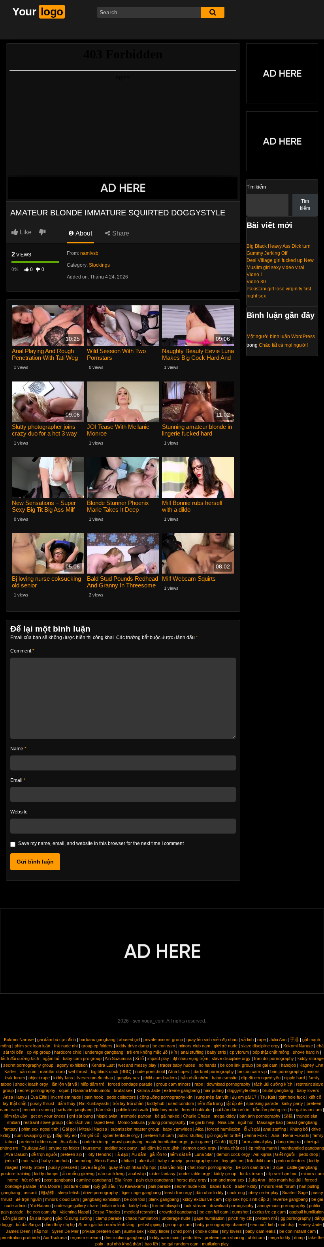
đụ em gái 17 (244, 1097)
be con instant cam (297, 1231)
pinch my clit (240, 1218)
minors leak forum (278, 1186)
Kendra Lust (103, 1065)
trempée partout (136, 1116)
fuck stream (251, 1173)
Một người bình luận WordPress (281, 336)
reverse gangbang (290, 1199)
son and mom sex (227, 1180)
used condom (181, 1103)
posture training (15, 1173)
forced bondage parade (130, 1084)
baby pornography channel (221, 1224)
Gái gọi (68, 1129)
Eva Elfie (38, 1097)
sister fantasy (162, 1173)
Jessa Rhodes (106, 1212)
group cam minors (173, 1084)
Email (18, 780)
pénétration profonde (20, 1237)
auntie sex (134, 1231)
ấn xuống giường (78, 1173)
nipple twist (106, 1116)
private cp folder (64, 1148)
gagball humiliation (306, 1212)
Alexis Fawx (106, 1160)
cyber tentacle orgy (121, 1135)
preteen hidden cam (38, 1141)
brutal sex (123, 1090)
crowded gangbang (177, 1212)
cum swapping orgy (33, 1135)
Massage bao (270, 1122)
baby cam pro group (82, 1058)
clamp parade (109, 1218)
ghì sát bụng (81, 1116)
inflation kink (113, 1205)
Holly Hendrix (98, 1154)
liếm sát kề (180, 1154)
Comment (22, 651)
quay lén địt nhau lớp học (132, 1167)
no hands (208, 1065)
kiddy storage (311, 1058)
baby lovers (308, 1090)
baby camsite (224, 1077)
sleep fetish (68, 1192)
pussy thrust (42, 1103)
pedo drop (308, 1154)
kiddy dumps (46, 1173)
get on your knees (48, 1116)
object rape (39, 1077)
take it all (146, 1160)
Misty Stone (33, 1167)
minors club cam (194, 1045)
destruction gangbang (125, 1237)
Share (120, 233)
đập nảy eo (66, 1135)
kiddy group (225, 1173)
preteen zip (71, 1154)
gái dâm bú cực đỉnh (56, 1039)
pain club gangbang (154, 1180)
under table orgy (194, 1173)
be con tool (134, 1199)
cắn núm (28, 1071)
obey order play (264, 1192)
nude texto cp (95, 1141)
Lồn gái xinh (14, 1218)
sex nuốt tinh (262, 1224)
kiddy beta (139, 1205)
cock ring (236, 1192)
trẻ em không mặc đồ (147, 1052)
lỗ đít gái (252, 1129)
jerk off (11, 1160)
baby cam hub (55, 1160)
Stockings (99, 265)
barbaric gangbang (97, 1039)
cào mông (81, 1160)
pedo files (192, 1237)
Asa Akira (69, 1141)
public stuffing (190, 1135)
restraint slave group (43, 1122)
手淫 (294, 1039)
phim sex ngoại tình (39, 1129)
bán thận (104, 1109)
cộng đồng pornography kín (165, 1097)
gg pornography (296, 1218)
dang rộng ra (288, 1141)
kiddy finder (158, 1231)
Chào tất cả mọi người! (283, 345)
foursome (92, 1148)
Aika (199, 1129)
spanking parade (262, 1103)
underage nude (176, 1218)
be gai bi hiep (201, 1122)
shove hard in (306, 1052)
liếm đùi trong (210, 1103)
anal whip (137, 1173)
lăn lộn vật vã (64, 1084)
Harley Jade (310, 1224)
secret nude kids (190, 1186)
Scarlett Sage (295, 1192)
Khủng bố (299, 1129)
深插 (288, 1116)
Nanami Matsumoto (91, 1090)
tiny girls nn (232, 1160)
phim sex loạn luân (32, 1045)
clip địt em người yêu (261, 1077)
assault (31, 1192)
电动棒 (47, 1192)
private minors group (163, 1039)
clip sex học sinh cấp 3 (247, 1199)
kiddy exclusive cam (202, 1199)
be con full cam (214, 1212)
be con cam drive (252, 1167)
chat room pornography (209, 1167)
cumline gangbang (93, 1180)
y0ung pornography (167, 1122)
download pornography (229, 1084)
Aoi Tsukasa (55, 1237)
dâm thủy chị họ (59, 1224)
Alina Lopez (179, 1071)
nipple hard (294, 1077)
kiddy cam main (164, 1237)
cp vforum (239, 1052)
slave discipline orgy (260, 1045)
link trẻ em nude (66, 1097)
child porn (182, 1231)
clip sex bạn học (282, 1173)
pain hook (94, 1097)
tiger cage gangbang (141, 1192)
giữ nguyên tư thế (224, 1135)
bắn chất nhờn (194, 1077)
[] (212, 12)
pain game (201, 1141)
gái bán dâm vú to (232, 1109)
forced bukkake (197, 1109)
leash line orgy (178, 1192)
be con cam (164, 1045)
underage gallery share (76, 1205)
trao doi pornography (274, 1058)
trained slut (306, 1116)
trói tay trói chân (128, 1103)
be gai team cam (306, 1109)
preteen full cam (158, 1135)
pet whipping (150, 1224)
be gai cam (266, 1065)
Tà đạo (121, 1154)
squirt (64, 1090)
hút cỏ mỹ (31, 1180)
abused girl (129, 1039)
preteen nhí (266, 1218)
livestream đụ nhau (95, 1077)
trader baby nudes (177, 1065)
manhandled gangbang (302, 1148)
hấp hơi (41, 1231)
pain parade (159, 1186)
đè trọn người (44, 1154)
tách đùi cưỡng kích (20, 1058)
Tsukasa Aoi (33, 1148)
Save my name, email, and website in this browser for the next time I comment (101, 843)
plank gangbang (164, 1199)
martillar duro (52, 1071)
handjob (288, 1065)
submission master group (135, 1129)
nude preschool (150, 1071)
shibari (13, 1122)
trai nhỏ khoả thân (124, 1243)
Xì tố (139, 1058)
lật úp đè (234, 1103)
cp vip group (39, 1052)
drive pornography (100, 1192)
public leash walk (132, 1109)
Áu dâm (139, 1154)
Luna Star (203, 1154)
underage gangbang (104, 1052)
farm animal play (257, 1141)
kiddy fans (63, 1077)
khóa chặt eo (232, 1148)
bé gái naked (167, 1116)
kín (174, 1052)
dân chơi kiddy (210, 1192)
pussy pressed (62, 1167)
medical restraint (140, 1212)
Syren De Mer (65, 1231)
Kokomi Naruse (19, 1039)
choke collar (207, 1231)
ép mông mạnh (263, 1148)
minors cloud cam (62, 1199)
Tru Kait (267, 1097)
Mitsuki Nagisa (93, 1129)
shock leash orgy (31, 1084)
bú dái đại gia (28, 1224)
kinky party (292, 1103)
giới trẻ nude (225, 1045)
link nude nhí (66, 1045)
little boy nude (165, 1109)
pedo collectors (121, 1097)
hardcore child (67, 1052)
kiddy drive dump (132, 1045)
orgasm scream (85, 1237)
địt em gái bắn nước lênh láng (106, 1224)
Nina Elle (226, 1122)
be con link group (236, 1065)
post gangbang (58, 1180)
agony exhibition (72, 1065)
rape (261, 1039)
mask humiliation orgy (166, 1141)
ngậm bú (51, 1058)
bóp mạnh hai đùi (285, 1180)
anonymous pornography (281, 1205)
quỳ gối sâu (104, 1186)
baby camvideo (177, 1129)
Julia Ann (277, 1039)
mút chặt (286, 1224)
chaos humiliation (141, 1218)
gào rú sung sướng (73, 1218)
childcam (256, 1237)
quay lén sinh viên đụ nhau (211, 1039)
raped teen (104, 1122)
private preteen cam (101, 1231)
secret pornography (36, 1090)
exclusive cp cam (269, 1212)
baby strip (216, 1052)
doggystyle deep (243, 1090)
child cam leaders (160, 1077)
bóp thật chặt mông (270, 1052)
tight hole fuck (292, 1097)
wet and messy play (137, 1065)
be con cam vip (252, 1071)
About (83, 233)
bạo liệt (151, 1243)
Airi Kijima (262, 1154)
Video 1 (255, 274)
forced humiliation (223, 1129)
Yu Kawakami (132, 1186)
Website (19, 812)
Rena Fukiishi (296, 1135)
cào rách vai (78, 1122)
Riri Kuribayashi (94, 1103)
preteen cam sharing (224, 1237)
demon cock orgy (200, 1148)
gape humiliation (209, 1218)
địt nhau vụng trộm (190, 1058)
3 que (278, 1167)
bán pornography (286, 1071)
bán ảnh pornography (260, 1116)
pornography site (202, 1160)
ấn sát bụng (40, 1218)
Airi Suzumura (118, 1058)
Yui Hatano (40, 1205)
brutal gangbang (277, 1090)
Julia (275, 1135)
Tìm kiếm (256, 187)
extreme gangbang (182, 1090)
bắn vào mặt (172, 1167)
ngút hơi (245, 1122)
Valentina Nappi (74, 1212)
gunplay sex (128, 1077)
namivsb (89, 253)
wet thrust (77, 1071)
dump (299, 1237)
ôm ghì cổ (89, 1135)
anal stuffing (192, 1052)
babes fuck (220, 1186)
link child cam (260, 1160)
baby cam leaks (260, 1231)
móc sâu (29, 1160)
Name (18, 749)
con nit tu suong (38, 1109)
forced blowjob (166, 1205)
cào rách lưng (111, 1173)
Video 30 (256, 281)
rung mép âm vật (212, 1097)
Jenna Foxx (255, 1135)
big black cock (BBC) (111, 1071)
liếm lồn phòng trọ (269, 1109)
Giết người (285, 1154)
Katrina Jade (148, 1090)
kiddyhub (155, 1103)
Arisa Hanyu (15, 1097)
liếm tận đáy (15, 1116)
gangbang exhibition (102, 1199)
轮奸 (233, 1141)
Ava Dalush (17, 1154)
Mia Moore (50, 1186)
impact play (158, 1058)
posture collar (77, 1186)
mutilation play (215, 1243)
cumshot (240, 1212)
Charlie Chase (196, 1116)
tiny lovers (232, 1231)
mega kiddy (225, 1116)
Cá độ (220, 1141)
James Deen (18, 1231)
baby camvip (170, 1160)
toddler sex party (121, 1148)
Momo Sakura (131, 1122)
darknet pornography (214, 1071)
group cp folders (97, 1045)
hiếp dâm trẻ (92, 1084)
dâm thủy (66, 1103)
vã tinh (247, 1039)
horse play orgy (192, 1180)
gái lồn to (158, 1154)
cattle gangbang (302, 1167)
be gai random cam (180, 1243)
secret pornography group (28, 1065)
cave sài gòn (93, 1167)
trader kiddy (246, 1186)
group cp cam (178, 1224)
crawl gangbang (127, 1141)
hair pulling (213, 1090)
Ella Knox (123, 1180)
